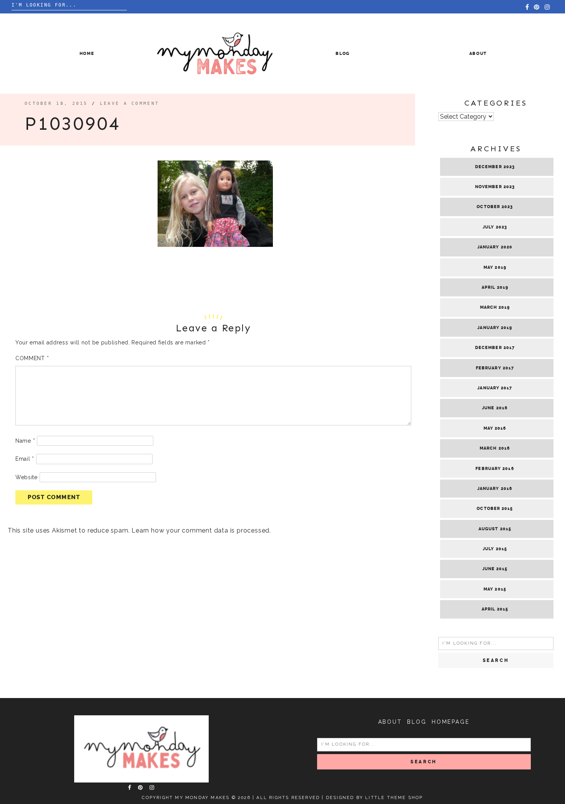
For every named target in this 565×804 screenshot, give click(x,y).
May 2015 (495, 589)
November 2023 (495, 186)
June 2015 (495, 568)
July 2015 (495, 548)
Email (24, 459)
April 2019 (495, 287)
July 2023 (495, 227)
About (478, 53)
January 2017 (494, 387)
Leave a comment (130, 103)
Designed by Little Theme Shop (374, 797)
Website (26, 477)
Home (87, 53)
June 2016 (495, 407)
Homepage (450, 722)
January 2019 (494, 327)
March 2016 (495, 448)
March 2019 (495, 307)
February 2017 (495, 368)
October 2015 (495, 508)
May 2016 (495, 428)
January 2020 (494, 247)
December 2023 (495, 166)
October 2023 (495, 206)
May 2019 (495, 267)
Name (25, 441)
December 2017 (495, 347)
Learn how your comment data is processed (200, 530)
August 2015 (495, 528)
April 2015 (495, 609)
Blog (343, 53)
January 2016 (494, 488)
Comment (32, 358)
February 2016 (494, 468)
